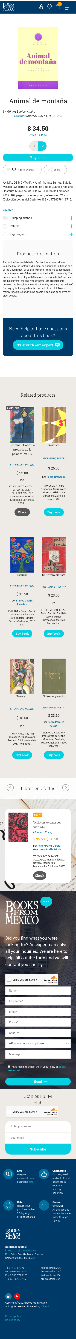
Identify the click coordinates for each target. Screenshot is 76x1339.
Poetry (49, 832)
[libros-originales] (8, 1174)
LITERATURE (54, 116)
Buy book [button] (53, 512)
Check (22, 512)
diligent (45, 1306)
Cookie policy (12, 1320)
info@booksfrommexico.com (21, 1250)
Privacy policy (13, 1316)
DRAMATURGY (35, 116)
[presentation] (10, 788)
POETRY (29, 465)
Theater (8, 210)
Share (57, 169)
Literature (38, 832)
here (30, 1181)
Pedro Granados (55, 477)
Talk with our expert (35, 345)
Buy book (38, 157)
